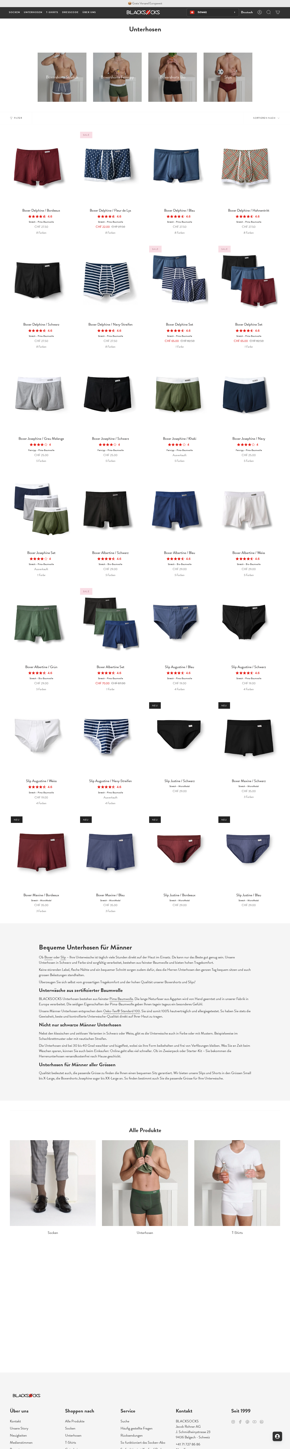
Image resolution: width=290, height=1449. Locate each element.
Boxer (48, 957)
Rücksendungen (132, 1435)
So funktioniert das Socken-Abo (143, 1442)
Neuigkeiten (18, 1435)
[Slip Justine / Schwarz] (179, 739)
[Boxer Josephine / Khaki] (179, 396)
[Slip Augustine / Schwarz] (248, 624)
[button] (14, 12)
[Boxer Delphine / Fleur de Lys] (110, 168)
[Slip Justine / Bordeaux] (179, 853)
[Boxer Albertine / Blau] (179, 510)
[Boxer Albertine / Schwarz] (110, 510)
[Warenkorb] (277, 12)
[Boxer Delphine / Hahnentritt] (248, 168)
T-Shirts (70, 1442)
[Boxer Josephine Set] (41, 510)
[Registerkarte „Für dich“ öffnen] (277, 1436)
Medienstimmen (21, 1442)
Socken (70, 1428)
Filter (18, 118)
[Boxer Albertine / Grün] (41, 624)
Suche (125, 1421)
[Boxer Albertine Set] (110, 624)
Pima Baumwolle (121, 998)
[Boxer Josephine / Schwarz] (110, 396)
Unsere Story (19, 1428)
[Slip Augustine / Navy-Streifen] (110, 739)
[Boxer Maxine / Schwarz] (248, 739)
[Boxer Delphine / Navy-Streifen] (110, 282)
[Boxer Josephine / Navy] (248, 396)
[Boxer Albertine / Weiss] (248, 510)
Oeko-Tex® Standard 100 (121, 1011)
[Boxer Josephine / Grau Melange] (41, 396)
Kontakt (15, 1421)
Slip (63, 957)
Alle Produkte (74, 1421)
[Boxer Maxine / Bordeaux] (41, 853)
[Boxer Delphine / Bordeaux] (41, 168)
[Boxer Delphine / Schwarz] (41, 282)
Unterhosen (73, 1435)
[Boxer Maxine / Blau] (110, 853)
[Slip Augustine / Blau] (179, 624)
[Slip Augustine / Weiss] (41, 739)
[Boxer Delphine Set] (179, 282)
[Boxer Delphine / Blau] (179, 168)
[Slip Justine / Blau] (248, 853)
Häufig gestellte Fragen (136, 1428)
